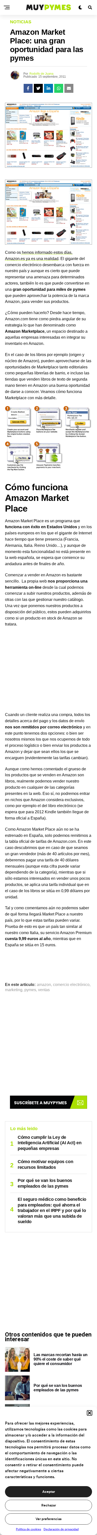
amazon (44, 985)
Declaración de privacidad (61, 1529)
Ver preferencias (48, 1519)
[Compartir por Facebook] (28, 88)
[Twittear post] (38, 88)
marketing (13, 990)
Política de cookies (28, 1529)
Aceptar (48, 1492)
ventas (44, 990)
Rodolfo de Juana (41, 73)
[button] (89, 1412)
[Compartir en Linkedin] (48, 88)
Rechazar (48, 1505)
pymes (30, 990)
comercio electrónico (71, 985)
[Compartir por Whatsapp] (58, 88)
